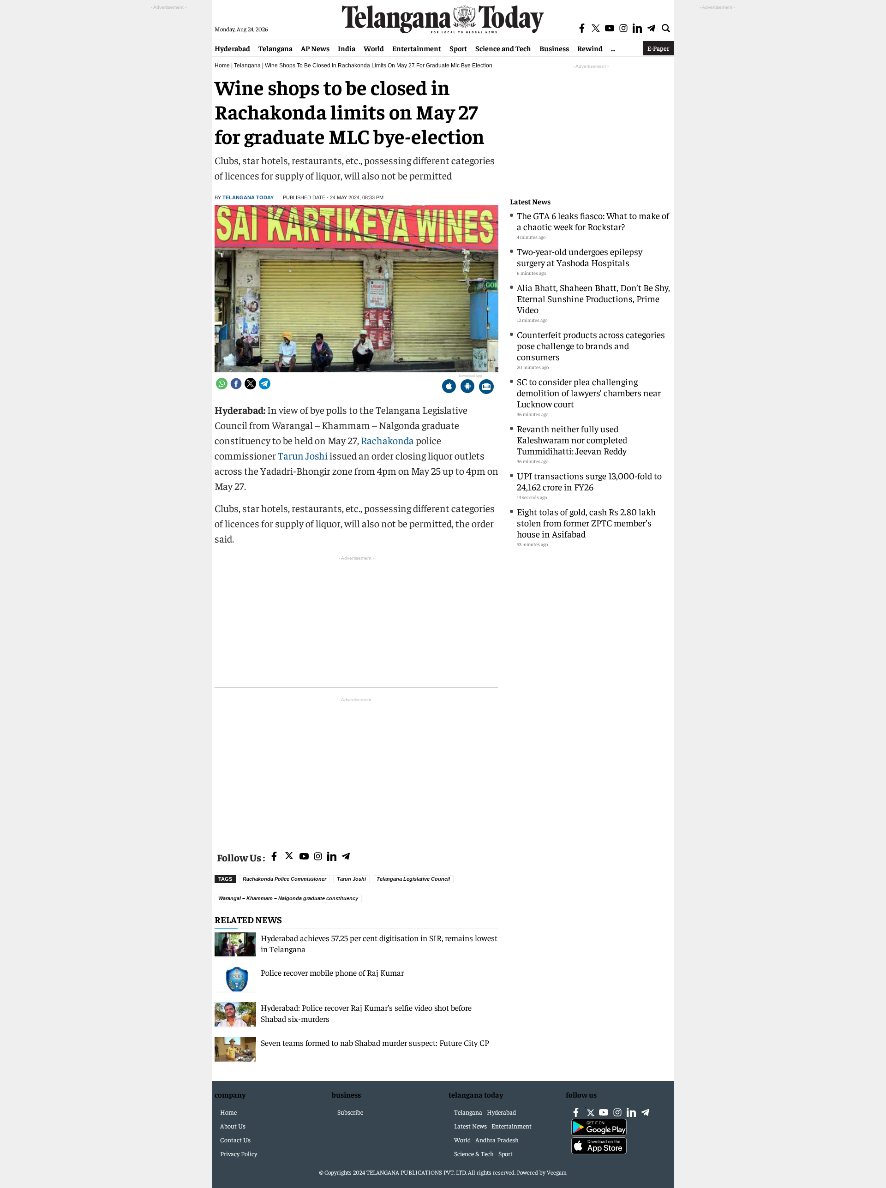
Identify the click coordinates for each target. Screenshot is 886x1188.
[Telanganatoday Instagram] (318, 857)
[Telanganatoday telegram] (345, 857)
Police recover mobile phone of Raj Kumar (332, 972)
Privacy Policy (238, 1153)
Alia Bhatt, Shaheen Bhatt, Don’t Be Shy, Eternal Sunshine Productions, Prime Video (593, 298)
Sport (458, 48)
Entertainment (416, 48)
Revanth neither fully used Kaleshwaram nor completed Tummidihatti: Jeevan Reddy (572, 439)
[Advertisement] (356, 769)
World (374, 48)
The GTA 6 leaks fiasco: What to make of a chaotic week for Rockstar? (593, 220)
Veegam (557, 1172)
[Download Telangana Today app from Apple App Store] (449, 387)
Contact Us (235, 1139)
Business (554, 48)
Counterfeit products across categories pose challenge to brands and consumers (591, 345)
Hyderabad (232, 48)
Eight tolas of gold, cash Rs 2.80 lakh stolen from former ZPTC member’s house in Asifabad (586, 522)
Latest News (530, 201)
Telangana (275, 48)
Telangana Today (248, 197)
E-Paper (658, 48)
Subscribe (350, 1112)
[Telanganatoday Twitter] (289, 857)
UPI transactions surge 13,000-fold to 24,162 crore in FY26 (589, 481)
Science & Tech (474, 1153)
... (613, 48)
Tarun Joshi (303, 455)
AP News (315, 48)
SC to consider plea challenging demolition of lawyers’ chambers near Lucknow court (589, 392)
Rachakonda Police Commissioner (284, 879)
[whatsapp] (221, 383)
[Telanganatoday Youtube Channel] (304, 857)
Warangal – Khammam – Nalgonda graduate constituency (288, 898)
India (346, 48)
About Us (232, 1126)
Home (222, 65)
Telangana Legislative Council (413, 879)
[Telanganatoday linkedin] (331, 857)
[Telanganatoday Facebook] (274, 857)
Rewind (590, 48)
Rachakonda (387, 440)
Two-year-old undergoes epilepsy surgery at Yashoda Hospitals (579, 256)
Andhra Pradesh (497, 1139)
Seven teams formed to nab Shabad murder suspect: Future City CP (375, 1042)
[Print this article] (486, 387)
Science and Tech (503, 48)
